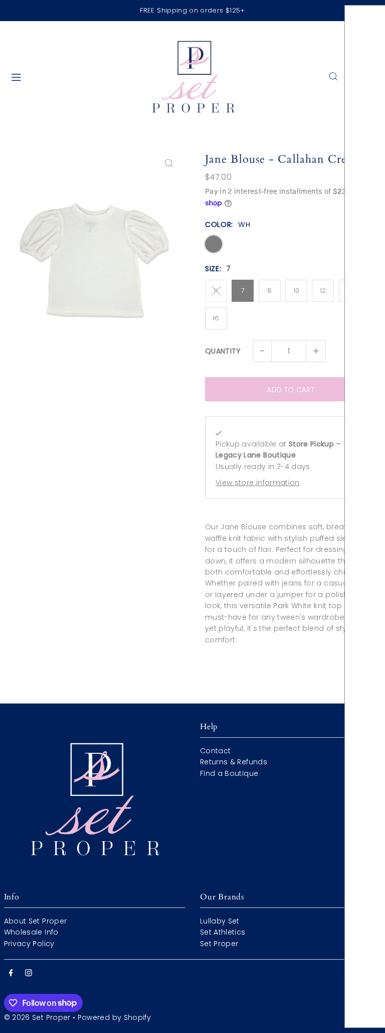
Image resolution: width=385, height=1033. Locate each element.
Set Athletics (223, 932)
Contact (215, 751)
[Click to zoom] (168, 163)
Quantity (223, 351)
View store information (258, 483)
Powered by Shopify (114, 1017)
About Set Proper (35, 921)
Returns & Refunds (233, 762)
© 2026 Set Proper (37, 1017)
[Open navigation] (72, 76)
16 (216, 318)
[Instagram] (28, 973)
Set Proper (219, 944)
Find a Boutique (229, 773)
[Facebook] (11, 973)
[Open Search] (333, 76)
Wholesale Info (31, 932)
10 (296, 290)
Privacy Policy (29, 944)
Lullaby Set (220, 921)
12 (323, 290)
